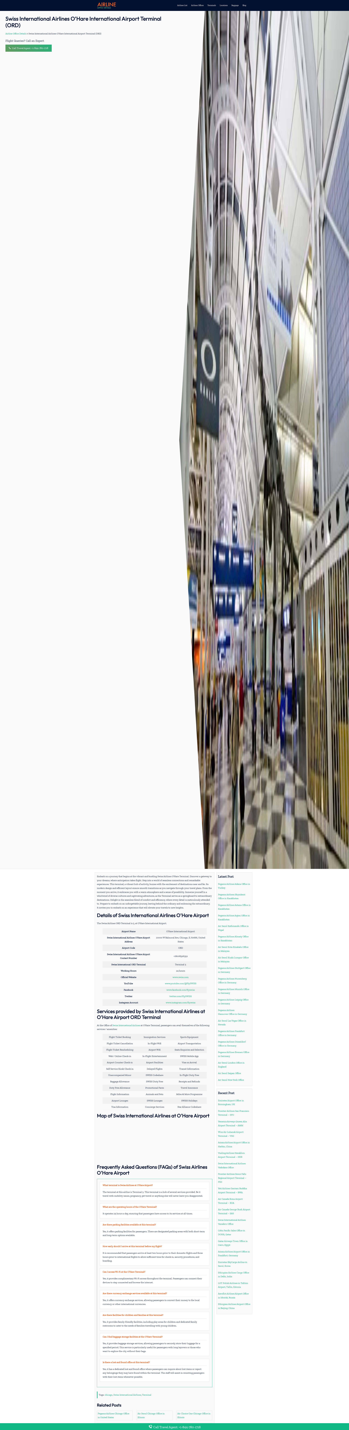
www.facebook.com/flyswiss (180, 989)
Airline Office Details (15, 33)
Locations (224, 5)
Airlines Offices (197, 5)
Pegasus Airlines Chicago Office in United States (113, 1415)
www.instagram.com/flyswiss (180, 1002)
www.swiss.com (181, 977)
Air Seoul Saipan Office (229, 1073)
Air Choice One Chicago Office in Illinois (193, 1415)
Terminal (146, 1394)
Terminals (211, 5)
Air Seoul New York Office (231, 1080)
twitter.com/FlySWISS (180, 996)
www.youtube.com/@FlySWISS (180, 983)
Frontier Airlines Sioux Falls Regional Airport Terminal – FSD (232, 1178)
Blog (244, 5)
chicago (108, 1394)
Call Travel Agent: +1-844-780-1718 (29, 48)
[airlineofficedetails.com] (106, 5)
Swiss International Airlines (126, 1025)
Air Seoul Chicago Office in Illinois (151, 1415)
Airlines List (182, 5)
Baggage (235, 5)
